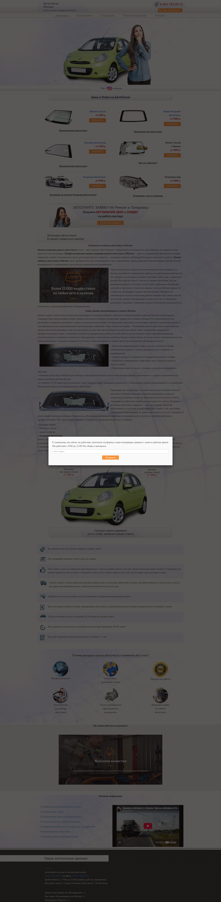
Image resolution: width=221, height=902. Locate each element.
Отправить (110, 457)
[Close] (172, 436)
